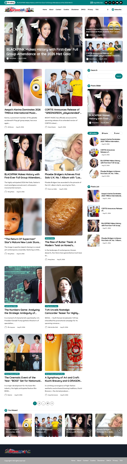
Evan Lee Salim (13, 58)
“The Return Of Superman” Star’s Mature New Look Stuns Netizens (21, 242)
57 (48, 403)
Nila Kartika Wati (53, 327)
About (51, 9)
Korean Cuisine (50, 238)
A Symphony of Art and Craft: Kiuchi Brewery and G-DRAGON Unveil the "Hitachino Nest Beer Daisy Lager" (63, 382)
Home (45, 9)
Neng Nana (11, 192)
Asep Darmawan (53, 395)
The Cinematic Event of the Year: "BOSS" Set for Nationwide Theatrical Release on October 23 (23, 382)
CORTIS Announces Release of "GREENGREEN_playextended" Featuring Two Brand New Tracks (103, 55)
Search (94, 70)
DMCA (83, 9)
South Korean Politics (11, 306)
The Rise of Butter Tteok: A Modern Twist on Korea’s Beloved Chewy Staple (60, 245)
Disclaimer (75, 9)
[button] (80, 39)
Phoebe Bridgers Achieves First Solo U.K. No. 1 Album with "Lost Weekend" (63, 177)
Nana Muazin (93, 59)
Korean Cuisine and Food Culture (55, 374)
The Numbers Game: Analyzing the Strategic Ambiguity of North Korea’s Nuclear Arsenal (22, 313)
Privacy (90, 9)
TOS (96, 9)
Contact (58, 9)
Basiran (10, 395)
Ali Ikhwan (92, 35)
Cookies (66, 9)
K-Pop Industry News (51, 306)
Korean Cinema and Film (12, 374)
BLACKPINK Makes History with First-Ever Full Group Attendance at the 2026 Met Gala (22, 177)
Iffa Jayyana (11, 327)
